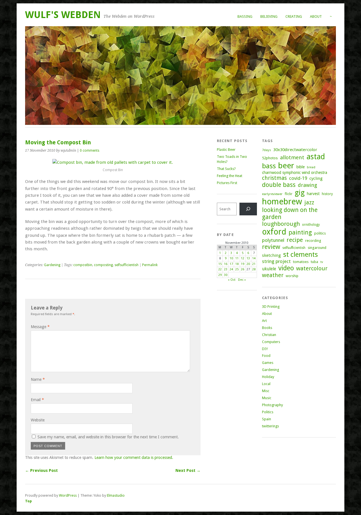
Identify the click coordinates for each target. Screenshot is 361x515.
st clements (300, 254)
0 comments (89, 150)
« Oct (231, 280)
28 (254, 269)
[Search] (248, 209)
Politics (267, 412)
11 (237, 258)
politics (320, 233)
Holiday (268, 377)
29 (220, 275)
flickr (288, 194)
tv (321, 262)
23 (225, 269)
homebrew (282, 201)
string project (276, 261)
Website (38, 420)
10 (231, 258)
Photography (272, 405)
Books (267, 328)
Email (37, 399)
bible (300, 167)
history (327, 194)
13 (248, 258)
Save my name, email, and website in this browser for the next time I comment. (108, 437)
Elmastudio (116, 495)
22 (220, 269)
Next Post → (188, 470)
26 (242, 269)
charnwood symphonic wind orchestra (294, 172)
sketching (271, 255)
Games (267, 363)
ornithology (311, 225)
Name (38, 379)
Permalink (150, 265)
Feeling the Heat (229, 176)
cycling (316, 178)
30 (225, 275)
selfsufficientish (126, 265)
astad (316, 156)
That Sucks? (226, 169)
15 (220, 264)
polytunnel (273, 240)
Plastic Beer (226, 149)
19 (242, 264)
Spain (266, 419)
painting (300, 232)
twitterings (270, 426)
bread (311, 167)
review (271, 246)
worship (292, 276)
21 (254, 264)
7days (266, 150)
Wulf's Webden (63, 14)
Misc (265, 391)
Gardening (52, 265)
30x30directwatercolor (295, 149)
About (316, 16)
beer (286, 165)
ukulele (269, 268)
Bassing (244, 16)
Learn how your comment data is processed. (133, 457)
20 (248, 264)
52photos (270, 158)
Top (28, 501)
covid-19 (298, 178)
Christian (269, 335)
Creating (293, 16)
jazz (309, 202)
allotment (292, 157)
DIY (265, 349)
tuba (314, 262)
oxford (274, 231)
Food (266, 355)
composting (103, 265)
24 (231, 269)
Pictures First (227, 183)
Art (264, 321)
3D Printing (270, 306)
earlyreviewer (272, 194)
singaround (317, 248)
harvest (313, 193)
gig (300, 192)
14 (254, 258)
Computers (271, 342)
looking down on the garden (290, 213)
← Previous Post (41, 470)
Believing (269, 16)
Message (40, 326)
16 (225, 264)
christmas (274, 178)
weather (272, 275)
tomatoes (301, 262)
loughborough (281, 223)
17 (231, 264)
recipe (295, 239)
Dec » (242, 280)
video (286, 268)
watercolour (311, 268)
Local (266, 384)
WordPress (68, 495)
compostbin (82, 265)
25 (237, 269)
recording (313, 240)
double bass (279, 184)
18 (237, 264)
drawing (307, 185)
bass (269, 166)
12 (242, 258)
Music (266, 398)
